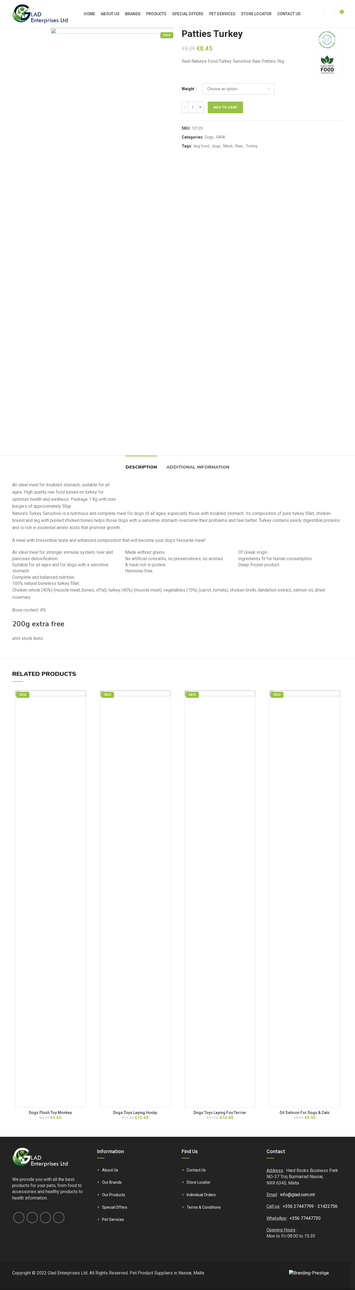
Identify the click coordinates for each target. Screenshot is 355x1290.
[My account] (319, 13)
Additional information (197, 467)
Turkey (252, 146)
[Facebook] (18, 1217)
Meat (227, 146)
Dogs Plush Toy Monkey (50, 1112)
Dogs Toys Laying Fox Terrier (220, 1112)
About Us (110, 1170)
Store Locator (199, 1182)
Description (141, 467)
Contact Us (196, 1170)
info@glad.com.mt (297, 1194)
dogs (216, 146)
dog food (201, 146)
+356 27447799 (298, 1206)
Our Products (113, 1195)
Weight (188, 89)
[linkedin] (45, 1217)
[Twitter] (32, 1217)
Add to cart (225, 107)
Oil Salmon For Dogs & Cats (304, 1112)
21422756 (328, 1206)
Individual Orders (201, 1195)
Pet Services (113, 1219)
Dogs (209, 137)
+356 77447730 (305, 1218)
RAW (220, 137)
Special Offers (114, 1207)
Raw (239, 146)
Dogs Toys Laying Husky (135, 1112)
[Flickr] (58, 1217)
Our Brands (112, 1182)
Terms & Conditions (204, 1207)
